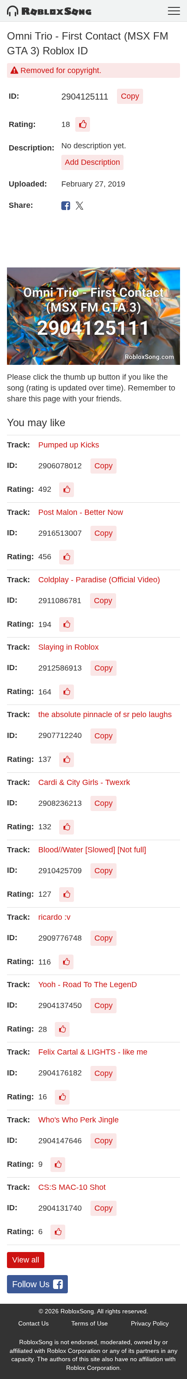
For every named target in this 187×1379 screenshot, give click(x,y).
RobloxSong (77, 1311)
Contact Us (33, 1323)
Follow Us (31, 1284)
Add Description (92, 162)
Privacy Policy (150, 1323)
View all (25, 1259)
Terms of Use (89, 1323)
